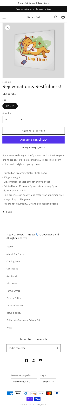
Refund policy (14, 312)
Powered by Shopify (40, 405)
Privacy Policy (14, 298)
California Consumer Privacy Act (23, 320)
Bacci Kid (29, 405)
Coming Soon (14, 261)
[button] (4, 17)
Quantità (6, 113)
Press (9, 327)
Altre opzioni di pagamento (34, 147)
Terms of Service (15, 305)
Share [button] (9, 211)
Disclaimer (12, 283)
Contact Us (12, 268)
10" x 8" (10, 105)
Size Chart (12, 275)
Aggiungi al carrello (33, 130)
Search (10, 246)
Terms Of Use (13, 290)
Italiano (46, 381)
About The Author (16, 254)
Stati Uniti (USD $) (21, 381)
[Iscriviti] (56, 348)
